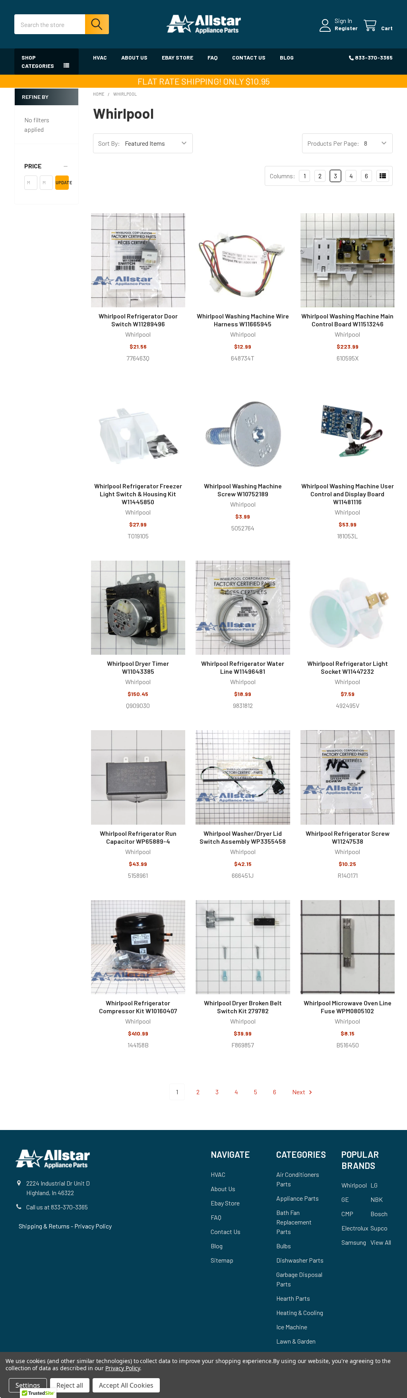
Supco (379, 1228)
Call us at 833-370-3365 (57, 1207)
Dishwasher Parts (300, 1260)
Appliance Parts (297, 1198)
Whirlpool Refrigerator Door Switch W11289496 (138, 320)
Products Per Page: (333, 143)
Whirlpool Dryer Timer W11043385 (138, 667)
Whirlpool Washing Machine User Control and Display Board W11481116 (347, 493)
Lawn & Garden (296, 1341)
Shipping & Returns (45, 1226)
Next (299, 1091)
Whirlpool (354, 1185)
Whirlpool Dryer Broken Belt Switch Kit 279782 (243, 1006)
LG (374, 1185)
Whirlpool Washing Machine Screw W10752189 (243, 489)
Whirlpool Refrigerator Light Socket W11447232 (347, 667)
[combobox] (61, 24)
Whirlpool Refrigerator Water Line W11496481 (242, 667)
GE (345, 1199)
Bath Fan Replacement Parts (294, 1222)
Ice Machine (291, 1327)
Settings (28, 1385)
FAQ (212, 57)
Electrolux (354, 1228)
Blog (287, 57)
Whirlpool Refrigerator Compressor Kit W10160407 (138, 1006)
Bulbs (283, 1246)
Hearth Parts (293, 1298)
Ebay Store (177, 57)
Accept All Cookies (126, 1385)
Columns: (282, 175)
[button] (46, 166)
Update (62, 182)
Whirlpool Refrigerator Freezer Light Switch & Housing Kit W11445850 (138, 493)
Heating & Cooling (299, 1312)
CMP (347, 1213)
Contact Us (249, 57)
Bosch (379, 1213)
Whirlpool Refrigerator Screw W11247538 (348, 837)
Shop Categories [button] (37, 61)
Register (346, 28)
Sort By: (109, 143)
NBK (376, 1199)
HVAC (100, 57)
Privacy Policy (93, 1226)
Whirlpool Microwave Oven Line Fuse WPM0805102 (347, 1006)
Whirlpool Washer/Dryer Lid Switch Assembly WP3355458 (243, 837)
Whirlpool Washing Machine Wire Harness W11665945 (243, 320)
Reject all (69, 1385)
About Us (134, 57)
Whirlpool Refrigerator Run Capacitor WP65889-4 (138, 837)
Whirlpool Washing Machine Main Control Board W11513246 (347, 320)
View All (380, 1242)
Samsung (353, 1242)
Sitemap (222, 1260)
